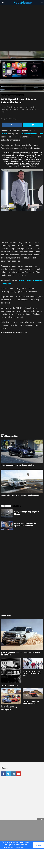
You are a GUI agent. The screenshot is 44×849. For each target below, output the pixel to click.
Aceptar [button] (38, 845)
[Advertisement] (22, 28)
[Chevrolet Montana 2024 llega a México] (22, 451)
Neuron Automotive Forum (32, 134)
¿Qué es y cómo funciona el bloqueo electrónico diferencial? (20, 653)
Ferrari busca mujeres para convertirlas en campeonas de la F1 (32, 673)
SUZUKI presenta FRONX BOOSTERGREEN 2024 (31, 702)
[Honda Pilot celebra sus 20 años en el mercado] (22, 481)
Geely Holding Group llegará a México (26, 513)
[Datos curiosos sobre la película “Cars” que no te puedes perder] (11, 696)
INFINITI (4, 134)
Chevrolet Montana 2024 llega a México (17, 465)
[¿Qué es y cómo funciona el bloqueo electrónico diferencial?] (22, 634)
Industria (16, 506)
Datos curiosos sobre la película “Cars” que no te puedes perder (9, 708)
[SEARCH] (42, 2)
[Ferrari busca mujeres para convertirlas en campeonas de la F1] (33, 663)
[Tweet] (33, 125)
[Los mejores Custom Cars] (11, 670)
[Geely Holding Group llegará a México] (7, 513)
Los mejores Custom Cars (9, 685)
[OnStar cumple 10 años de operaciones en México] (7, 525)
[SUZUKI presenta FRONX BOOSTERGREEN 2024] (33, 693)
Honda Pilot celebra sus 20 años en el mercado (20, 495)
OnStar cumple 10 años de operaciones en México (25, 524)
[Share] (12, 125)
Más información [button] (17, 847)
